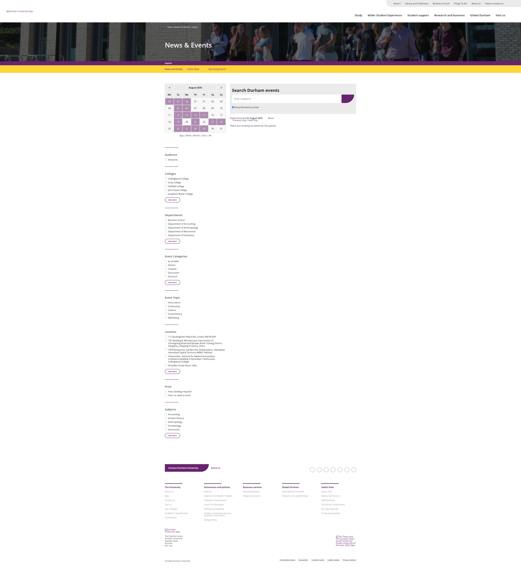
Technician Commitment (333, 504)
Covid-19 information (214, 504)
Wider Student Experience (385, 15)
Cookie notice (333, 560)
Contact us (170, 500)
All (210, 135)
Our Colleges (171, 508)
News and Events (174, 69)
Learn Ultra (326, 491)
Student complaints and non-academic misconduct (218, 514)
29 (178, 101)
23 (212, 121)
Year (204, 135)
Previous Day (239, 120)
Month (196, 135)
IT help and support (330, 513)
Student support (418, 15)
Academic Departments (176, 513)
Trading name (317, 560)
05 (178, 108)
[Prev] (169, 87)
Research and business (449, 15)
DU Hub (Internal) (329, 508)
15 (204, 115)
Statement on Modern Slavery (218, 495)
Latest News (193, 69)
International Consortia (293, 491)
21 (195, 121)
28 (169, 101)
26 (178, 128)
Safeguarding (210, 519)
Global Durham (480, 15)
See (172, 200)
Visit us (500, 15)
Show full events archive (246, 107)
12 (178, 115)
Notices (207, 491)
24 (221, 121)
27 (186, 128)
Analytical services (251, 495)
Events (195, 27)
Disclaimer (303, 560)
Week (188, 135)
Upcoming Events (217, 69)
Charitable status (287, 560)
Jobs (167, 495)
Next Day (253, 120)
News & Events (188, 45)
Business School (441, 3)
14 (195, 115)
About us (476, 3)
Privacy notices (349, 560)
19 (178, 121)
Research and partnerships (295, 495)
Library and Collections (416, 3)
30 (186, 101)
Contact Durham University (183, 467)
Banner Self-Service (330, 495)
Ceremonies (171, 517)
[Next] (221, 87)
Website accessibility (214, 508)
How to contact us (494, 3)
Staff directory (328, 500)
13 (186, 115)
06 (186, 108)
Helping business (251, 491)
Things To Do (460, 3)
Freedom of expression (215, 500)
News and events (182, 27)
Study (358, 15)
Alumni (397, 3)
